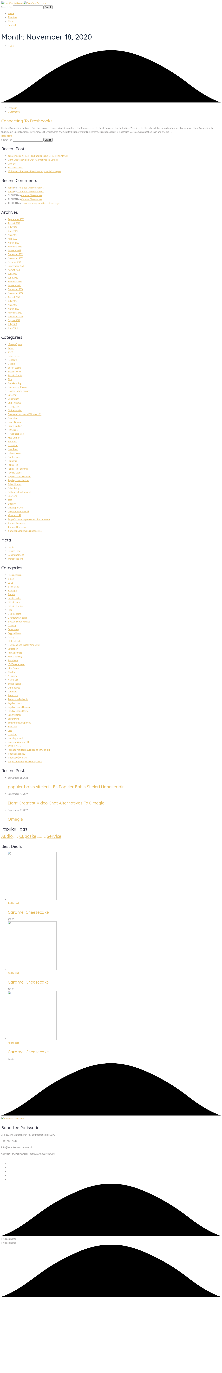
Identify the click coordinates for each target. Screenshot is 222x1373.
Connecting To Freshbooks (26, 121)
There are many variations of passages (40, 203)
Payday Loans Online (18, 480)
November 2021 (15, 258)
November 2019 (15, 316)
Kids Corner (14, 437)
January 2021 (14, 285)
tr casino (12, 503)
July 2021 (12, 273)
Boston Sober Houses (19, 391)
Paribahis (12, 460)
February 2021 (15, 281)
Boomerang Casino (17, 387)
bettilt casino (14, 367)
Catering (12, 394)
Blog (10, 379)
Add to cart (13, 903)
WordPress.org (15, 558)
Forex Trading (15, 425)
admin (14, 107)
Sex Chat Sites (15, 167)
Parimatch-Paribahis (18, 468)
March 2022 (13, 242)
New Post (13, 449)
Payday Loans (15, 472)
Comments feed (16, 554)
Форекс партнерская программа (25, 530)
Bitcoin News (14, 371)
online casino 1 (15, 453)
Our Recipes (14, 457)
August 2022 (14, 223)
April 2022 (12, 238)
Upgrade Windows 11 (18, 511)
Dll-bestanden (15, 410)
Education (13, 418)
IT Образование (16, 433)
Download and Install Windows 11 (24, 414)
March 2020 (13, 308)
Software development (19, 492)
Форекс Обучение (17, 527)
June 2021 (13, 277)
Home (11, 45)
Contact (16, 837)
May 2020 (12, 304)
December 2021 (15, 254)
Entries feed (14, 551)
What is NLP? (14, 515)
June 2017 (13, 328)
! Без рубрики (15, 344)
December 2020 (15, 289)
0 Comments (14, 111)
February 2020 (15, 312)
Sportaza (12, 495)
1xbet (11, 348)
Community (13, 398)
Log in (11, 547)
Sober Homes (14, 484)
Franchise (13, 429)
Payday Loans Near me (19, 476)
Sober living (14, 488)
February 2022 (15, 246)
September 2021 (16, 266)
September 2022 (16, 219)
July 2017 (12, 324)
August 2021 (14, 269)
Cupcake (27, 836)
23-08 (10, 352)
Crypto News (14, 402)
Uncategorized (15, 507)
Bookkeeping (14, 383)
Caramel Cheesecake (31, 195)
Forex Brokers (15, 422)
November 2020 (15, 293)
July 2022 (12, 227)
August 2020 (14, 297)
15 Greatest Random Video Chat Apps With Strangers (34, 171)
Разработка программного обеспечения (29, 519)
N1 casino (13, 445)
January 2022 (14, 250)
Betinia (11, 363)
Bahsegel (12, 359)
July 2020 (12, 300)
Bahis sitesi (14, 356)
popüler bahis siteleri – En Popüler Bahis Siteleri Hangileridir (38, 155)
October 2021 (14, 262)
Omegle (12, 163)
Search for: (6, 7)
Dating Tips (14, 406)
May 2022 (12, 234)
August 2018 (14, 320)
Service (54, 836)
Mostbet (12, 441)
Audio (7, 836)
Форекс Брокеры (17, 523)
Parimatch (13, 464)
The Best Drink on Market (30, 187)
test (10, 499)
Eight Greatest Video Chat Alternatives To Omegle (33, 159)
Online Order (41, 837)
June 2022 (13, 231)
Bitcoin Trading (15, 375)
